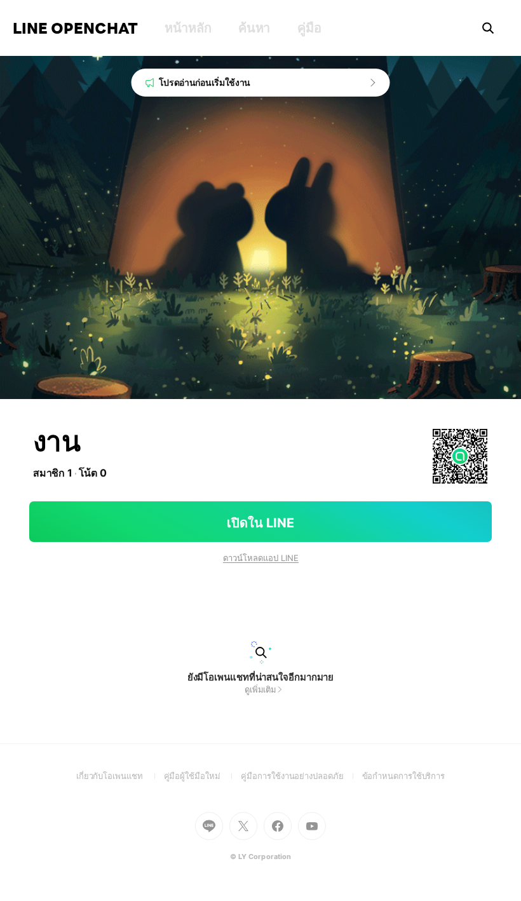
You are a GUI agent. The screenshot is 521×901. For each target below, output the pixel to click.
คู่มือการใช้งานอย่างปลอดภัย (301, 776)
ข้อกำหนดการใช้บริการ (403, 776)
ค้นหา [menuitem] (254, 28)
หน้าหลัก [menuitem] (188, 28)
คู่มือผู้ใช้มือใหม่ (202, 776)
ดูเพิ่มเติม (260, 689)
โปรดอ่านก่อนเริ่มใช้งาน (205, 82)
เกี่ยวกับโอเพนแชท (120, 776)
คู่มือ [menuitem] (309, 28)
